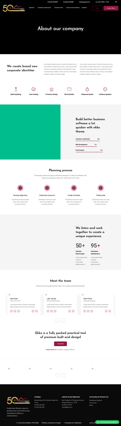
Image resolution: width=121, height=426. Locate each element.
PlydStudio (78, 423)
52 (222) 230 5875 (39, 405)
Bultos (91, 405)
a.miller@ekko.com (33, 311)
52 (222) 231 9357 (67, 405)
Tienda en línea (58, 7)
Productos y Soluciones (44, 7)
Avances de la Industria (73, 7)
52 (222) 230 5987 (39, 407)
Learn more (50, 349)
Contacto (84, 7)
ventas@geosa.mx (67, 407)
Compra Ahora (111, 8)
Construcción (93, 403)
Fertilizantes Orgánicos (95, 400)
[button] (107, 422)
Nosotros (31, 7)
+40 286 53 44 (36, 311)
